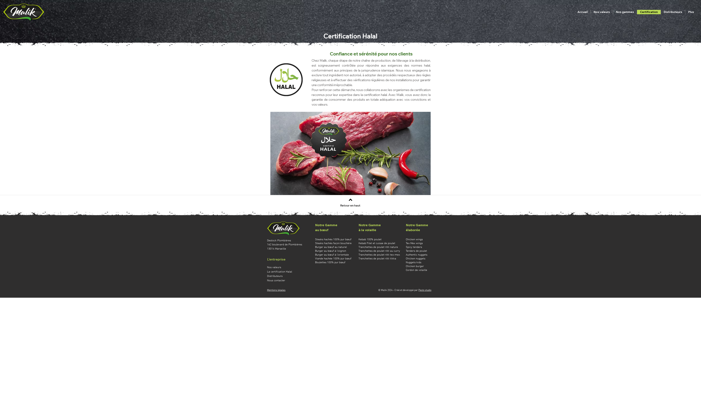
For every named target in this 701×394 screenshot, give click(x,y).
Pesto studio (424, 290)
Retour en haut (350, 205)
